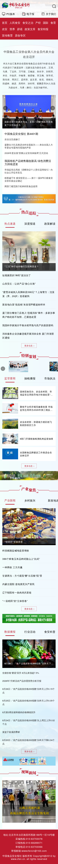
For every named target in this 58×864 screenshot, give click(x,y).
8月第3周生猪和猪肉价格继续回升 (18, 712)
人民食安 (15, 23)
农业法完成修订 (12, 139)
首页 (4, 23)
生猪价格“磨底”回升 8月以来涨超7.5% (20, 672)
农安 (4, 29)
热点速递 (9, 223)
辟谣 (19, 29)
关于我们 (51, 14)
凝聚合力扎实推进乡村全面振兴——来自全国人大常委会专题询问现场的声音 (29, 146)
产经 (38, 23)
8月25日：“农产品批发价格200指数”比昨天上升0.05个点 (28, 702)
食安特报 (43, 29)
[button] (5, 108)
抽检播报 (29, 378)
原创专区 (20, 35)
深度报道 (29, 223)
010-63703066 (34, 846)
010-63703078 (34, 838)
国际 (45, 23)
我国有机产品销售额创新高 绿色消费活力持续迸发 (28, 162)
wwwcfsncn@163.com (34, 850)
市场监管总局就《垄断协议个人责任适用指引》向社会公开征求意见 (29, 171)
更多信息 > (29, 345)
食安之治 (27, 23)
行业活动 (29, 632)
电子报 (30, 14)
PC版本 (10, 14)
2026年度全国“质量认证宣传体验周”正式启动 (26, 153)
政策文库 (30, 29)
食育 (53, 23)
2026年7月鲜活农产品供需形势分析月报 (21, 680)
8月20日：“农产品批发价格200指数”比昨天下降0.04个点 (28, 741)
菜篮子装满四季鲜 (11, 731)
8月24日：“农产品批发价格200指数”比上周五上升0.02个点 (28, 722)
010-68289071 (34, 842)
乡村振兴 (29, 500)
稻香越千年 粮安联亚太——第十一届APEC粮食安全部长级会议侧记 (29, 179)
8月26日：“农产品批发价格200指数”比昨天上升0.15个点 (28, 690)
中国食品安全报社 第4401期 (21, 133)
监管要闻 (9, 378)
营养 (12, 29)
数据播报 (9, 632)
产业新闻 (9, 500)
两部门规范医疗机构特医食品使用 (21, 186)
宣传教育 (7, 35)
